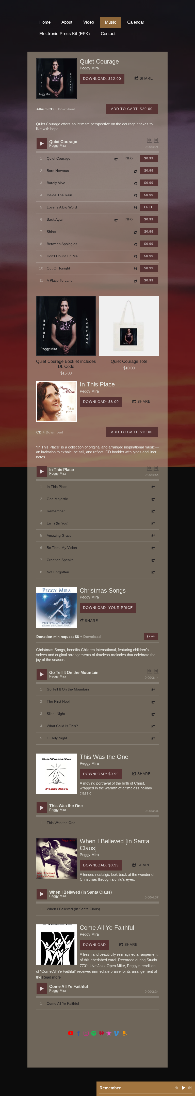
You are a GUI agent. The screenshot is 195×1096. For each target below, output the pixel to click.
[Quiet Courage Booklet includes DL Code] (66, 326)
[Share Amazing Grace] (153, 535)
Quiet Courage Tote (129, 361)
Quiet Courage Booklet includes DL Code (66, 364)
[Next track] (156, 140)
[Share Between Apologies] (135, 244)
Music (110, 22)
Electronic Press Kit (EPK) (64, 33)
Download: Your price (108, 608)
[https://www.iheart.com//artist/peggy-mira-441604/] (101, 1034)
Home (45, 22)
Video (88, 22)
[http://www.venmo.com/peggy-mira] (116, 1034)
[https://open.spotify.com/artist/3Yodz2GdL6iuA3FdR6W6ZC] (93, 1034)
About (66, 22)
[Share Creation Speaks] (153, 560)
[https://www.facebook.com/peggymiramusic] (78, 1034)
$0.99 (148, 158)
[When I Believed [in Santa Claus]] (56, 858)
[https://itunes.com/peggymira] (108, 1034)
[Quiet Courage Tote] (129, 326)
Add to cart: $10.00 (132, 432)
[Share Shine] (135, 232)
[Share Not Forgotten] (153, 572)
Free (148, 207)
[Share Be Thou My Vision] (153, 548)
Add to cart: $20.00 (132, 109)
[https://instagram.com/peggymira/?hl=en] (86, 1034)
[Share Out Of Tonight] (135, 268)
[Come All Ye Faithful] (56, 944)
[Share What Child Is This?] (153, 726)
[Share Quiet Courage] (116, 158)
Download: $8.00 (101, 402)
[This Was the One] (56, 774)
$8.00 (151, 636)
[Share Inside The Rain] (135, 195)
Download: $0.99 (101, 774)
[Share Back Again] (116, 219)
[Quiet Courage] (56, 78)
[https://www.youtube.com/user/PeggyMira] (70, 1034)
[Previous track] (149, 140)
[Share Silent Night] (153, 714)
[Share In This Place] (153, 487)
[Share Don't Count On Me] (135, 256)
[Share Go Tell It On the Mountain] (153, 689)
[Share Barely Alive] (135, 183)
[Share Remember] (153, 511)
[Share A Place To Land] (135, 280)
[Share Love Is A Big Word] (135, 207)
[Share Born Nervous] (135, 171)
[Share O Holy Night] (153, 738)
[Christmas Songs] (56, 607)
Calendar (135, 22)
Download (94, 945)
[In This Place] (56, 401)
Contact (108, 33)
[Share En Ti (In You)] (153, 523)
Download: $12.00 (102, 79)
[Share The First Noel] (153, 702)
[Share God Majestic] (153, 499)
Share (146, 78)
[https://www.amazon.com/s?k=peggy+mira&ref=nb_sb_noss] (124, 1034)
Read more (51, 977)
